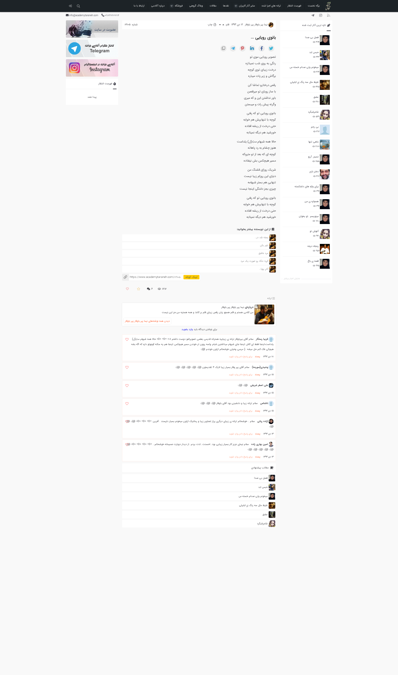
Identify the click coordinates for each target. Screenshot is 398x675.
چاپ (210, 25)
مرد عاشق (263, 253)
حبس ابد (314, 52)
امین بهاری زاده (259, 444)
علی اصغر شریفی (259, 385)
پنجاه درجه (313, 246)
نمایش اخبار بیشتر (292, 278)
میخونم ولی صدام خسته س (304, 67)
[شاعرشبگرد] (325, 115)
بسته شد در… (261, 237)
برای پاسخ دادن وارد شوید (240, 356)
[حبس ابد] (325, 55)
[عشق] (325, 100)
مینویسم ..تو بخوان (309, 216)
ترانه (269, 298)
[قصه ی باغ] (325, 264)
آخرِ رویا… (263, 269)
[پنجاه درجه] (325, 249)
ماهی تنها (313, 142)
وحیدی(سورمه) (260, 367)
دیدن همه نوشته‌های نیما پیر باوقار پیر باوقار (147, 321)
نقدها (226, 6)
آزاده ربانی (262, 421)
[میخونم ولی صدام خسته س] (325, 70)
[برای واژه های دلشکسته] (325, 189)
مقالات (213, 6)
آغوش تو (314, 231)
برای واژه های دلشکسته (307, 186)
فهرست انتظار (294, 6)
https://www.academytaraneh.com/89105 (151, 277)
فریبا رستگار (262, 339)
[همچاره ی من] (325, 204)
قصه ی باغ (313, 261)
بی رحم (315, 127)
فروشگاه (179, 6)
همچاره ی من (312, 201)
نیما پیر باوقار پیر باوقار (232, 307)
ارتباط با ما (139, 6)
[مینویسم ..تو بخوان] (325, 219)
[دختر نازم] (325, 174)
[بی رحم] (325, 130)
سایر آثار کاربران (247, 6)
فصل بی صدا (312, 37)
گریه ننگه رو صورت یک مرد (254, 261)
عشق (316, 97)
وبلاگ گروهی (196, 6)
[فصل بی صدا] (325, 40)
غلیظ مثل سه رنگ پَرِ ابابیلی (304, 82)
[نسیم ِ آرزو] (325, 159)
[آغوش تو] (325, 234)
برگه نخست (314, 6)
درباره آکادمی (158, 6)
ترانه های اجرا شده (271, 6)
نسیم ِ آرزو (313, 157)
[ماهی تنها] (325, 144)
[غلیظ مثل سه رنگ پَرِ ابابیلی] (325, 85)
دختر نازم (314, 172)
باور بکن (264, 245)
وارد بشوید (187, 329)
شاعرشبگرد (313, 112)
